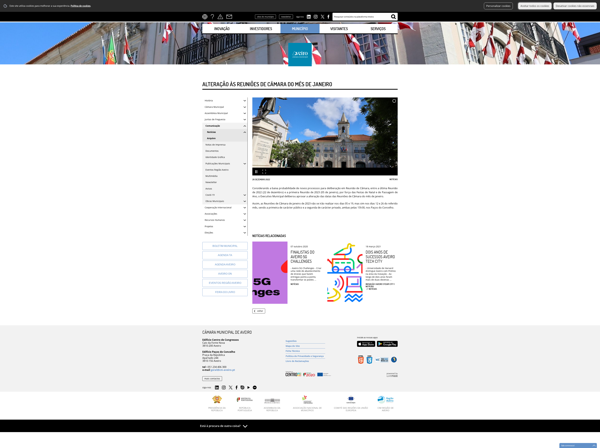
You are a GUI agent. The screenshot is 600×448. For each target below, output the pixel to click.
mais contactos (212, 378)
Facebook (328, 16)
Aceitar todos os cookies (534, 6)
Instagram (316, 16)
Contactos (229, 17)
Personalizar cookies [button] (498, 6)
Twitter (322, 16)
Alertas (220, 16)
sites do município (265, 16)
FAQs (212, 16)
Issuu (242, 388)
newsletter (286, 16)
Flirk (255, 388)
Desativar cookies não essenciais (575, 6)
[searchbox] (365, 17)
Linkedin (309, 16)
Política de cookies (80, 5)
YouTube (249, 388)
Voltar (260, 310)
